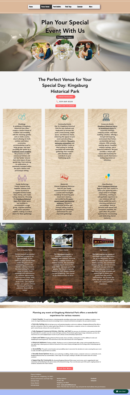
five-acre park (22, 258)
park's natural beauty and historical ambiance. (64, 201)
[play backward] (29, 50)
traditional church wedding (21, 151)
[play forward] (100, 50)
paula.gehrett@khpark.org (68, 384)
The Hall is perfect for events (102, 254)
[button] (41, 49)
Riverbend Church (63, 254)
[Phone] (57, 101)
